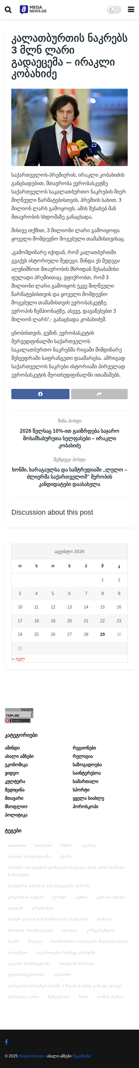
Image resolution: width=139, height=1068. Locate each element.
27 (69, 634)
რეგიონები (84, 747)
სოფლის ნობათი (77, 963)
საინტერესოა (87, 773)
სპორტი (81, 789)
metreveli (43, 845)
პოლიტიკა (16, 814)
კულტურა (15, 781)
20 (69, 620)
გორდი (60, 897)
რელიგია (83, 756)
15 (102, 607)
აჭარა (66, 856)
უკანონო (62, 974)
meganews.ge (31, 1056)
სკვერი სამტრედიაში (29, 963)
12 (53, 607)
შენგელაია (59, 997)
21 (86, 620)
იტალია (70, 930)
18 (36, 620)
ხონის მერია (110, 997)
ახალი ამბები (19, 756)
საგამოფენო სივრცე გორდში (65, 952)
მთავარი (14, 798)
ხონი (84, 997)
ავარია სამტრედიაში (29, 856)
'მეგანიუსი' (81, 1056)
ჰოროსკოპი (85, 806)
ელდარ (15, 908)
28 (86, 634)
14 (86, 607)
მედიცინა (15, 789)
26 (53, 634)
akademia (17, 845)
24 (20, 634)
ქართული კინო (23, 997)
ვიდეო (12, 773)
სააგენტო (17, 952)
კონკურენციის (100, 930)
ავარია (89, 845)
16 (119, 607)
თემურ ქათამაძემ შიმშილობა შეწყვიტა (48, 919)
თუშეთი (104, 919)
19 (53, 620)
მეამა (13, 941)
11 (36, 607)
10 (20, 607)
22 (102, 620)
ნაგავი (35, 941)
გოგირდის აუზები (26, 897)
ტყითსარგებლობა (26, 974)
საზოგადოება (87, 764)
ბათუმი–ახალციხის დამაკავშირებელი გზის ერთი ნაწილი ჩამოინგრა (67, 870)
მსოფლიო (16, 806)
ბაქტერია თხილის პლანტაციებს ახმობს (49, 886)
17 (20, 620)
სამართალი (85, 781)
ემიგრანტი (43, 908)
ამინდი (12, 747)
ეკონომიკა (16, 764)
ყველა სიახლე (88, 798)
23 (119, 620)
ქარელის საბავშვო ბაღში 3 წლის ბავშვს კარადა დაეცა (65, 986)
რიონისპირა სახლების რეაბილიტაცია (89, 941)
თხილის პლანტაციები (30, 930)
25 (36, 634)
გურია (82, 897)
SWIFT (66, 845)
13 (69, 607)
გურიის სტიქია (111, 897)
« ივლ (18, 658)
